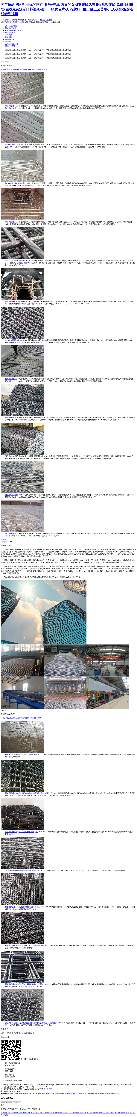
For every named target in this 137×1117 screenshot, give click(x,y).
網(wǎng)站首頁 (11, 26)
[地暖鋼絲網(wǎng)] (22, 104)
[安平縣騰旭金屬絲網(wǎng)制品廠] (14, 22)
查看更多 (4, 540)
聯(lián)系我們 (10, 46)
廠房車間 (8, 42)
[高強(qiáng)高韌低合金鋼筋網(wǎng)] (22, 258)
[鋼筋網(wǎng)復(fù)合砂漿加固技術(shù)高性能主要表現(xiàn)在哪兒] (22, 1021)
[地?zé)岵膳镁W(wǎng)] (22, 181)
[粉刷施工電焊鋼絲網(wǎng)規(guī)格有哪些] (22, 752)
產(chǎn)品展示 (10, 28)
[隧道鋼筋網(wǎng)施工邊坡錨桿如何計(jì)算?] (22, 830)
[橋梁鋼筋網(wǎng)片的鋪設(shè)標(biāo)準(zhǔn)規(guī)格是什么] (22, 791)
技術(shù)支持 (10, 33)
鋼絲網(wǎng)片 (70, 1093)
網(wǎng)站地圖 (46, 20)
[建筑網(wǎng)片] (22, 493)
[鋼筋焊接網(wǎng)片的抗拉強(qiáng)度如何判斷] (22, 943)
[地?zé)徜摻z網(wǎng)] (22, 142)
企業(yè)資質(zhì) (11, 44)
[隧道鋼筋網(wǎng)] (22, 299)
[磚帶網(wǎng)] (22, 454)
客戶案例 (8, 35)
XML (46, 1089)
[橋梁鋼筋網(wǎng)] (22, 377)
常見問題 (8, 37)
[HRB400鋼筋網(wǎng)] (22, 338)
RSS (50, 1089)
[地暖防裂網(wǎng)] (22, 220)
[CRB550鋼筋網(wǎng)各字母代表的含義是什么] (22, 868)
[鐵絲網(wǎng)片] (22, 415)
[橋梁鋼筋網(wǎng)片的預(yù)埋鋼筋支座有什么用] (22, 982)
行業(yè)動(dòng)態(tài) (13, 30)
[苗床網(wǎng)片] (22, 531)
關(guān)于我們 (10, 39)
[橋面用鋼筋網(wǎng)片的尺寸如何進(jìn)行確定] (22, 905)
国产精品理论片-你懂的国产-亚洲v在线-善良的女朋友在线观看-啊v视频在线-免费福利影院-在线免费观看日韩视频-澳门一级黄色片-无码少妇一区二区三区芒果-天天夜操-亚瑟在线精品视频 (67, 9)
